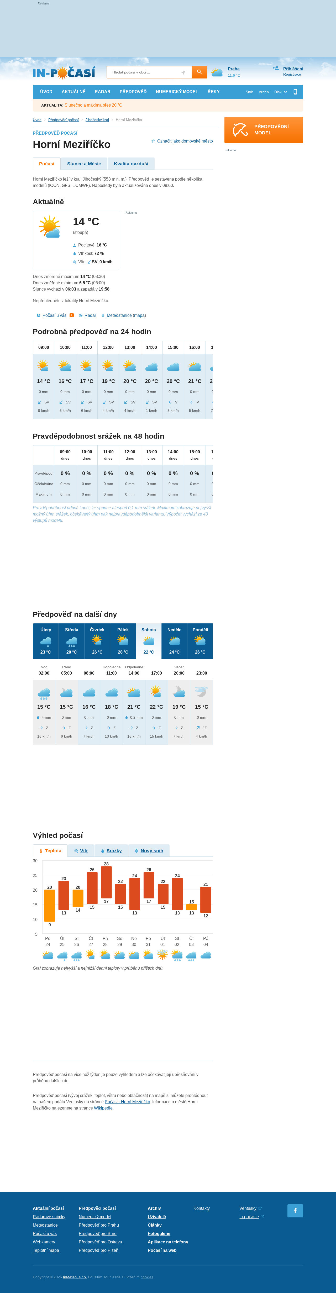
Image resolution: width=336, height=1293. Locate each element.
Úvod (37, 120)
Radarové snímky (49, 1217)
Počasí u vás (54, 315)
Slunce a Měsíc (84, 163)
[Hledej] (199, 72)
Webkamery (44, 1242)
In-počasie (249, 1217)
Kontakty (201, 1208)
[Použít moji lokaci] (183, 72)
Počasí (46, 163)
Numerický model (95, 1217)
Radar (90, 315)
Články (155, 1225)
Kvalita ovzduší (131, 163)
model (177, 92)
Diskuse (280, 92)
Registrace (292, 74)
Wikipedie (103, 1108)
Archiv (264, 92)
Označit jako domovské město (185, 141)
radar (103, 92)
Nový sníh (152, 850)
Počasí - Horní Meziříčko (127, 1102)
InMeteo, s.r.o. (75, 1277)
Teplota (53, 850)
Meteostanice (119, 315)
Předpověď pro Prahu (99, 1225)
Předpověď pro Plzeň (98, 1250)
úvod (46, 92)
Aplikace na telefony (168, 1242)
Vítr (84, 850)
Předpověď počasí (63, 120)
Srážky (114, 850)
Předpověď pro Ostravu (100, 1242)
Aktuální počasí (48, 1208)
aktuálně (74, 92)
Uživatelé (157, 1217)
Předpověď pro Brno (98, 1233)
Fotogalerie (159, 1233)
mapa (139, 315)
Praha (234, 69)
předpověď (133, 92)
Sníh (249, 92)
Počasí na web (162, 1250)
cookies (147, 1277)
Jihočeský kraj (97, 120)
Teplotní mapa (46, 1250)
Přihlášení (293, 69)
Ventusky (247, 1208)
